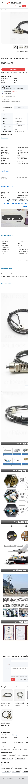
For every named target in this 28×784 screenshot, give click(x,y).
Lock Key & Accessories (23, 755)
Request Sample (23, 72)
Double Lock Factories (7, 768)
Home (2, 9)
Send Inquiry (13, 69)
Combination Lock (22, 9)
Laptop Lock (4, 737)
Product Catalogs (20, 735)
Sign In (3, 101)
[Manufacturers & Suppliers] (14, 2)
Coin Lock (3, 740)
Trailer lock (3, 742)
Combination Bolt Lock (18, 742)
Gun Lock (16, 740)
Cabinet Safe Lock (16, 771)
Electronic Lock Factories (19, 765)
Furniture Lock (12, 755)
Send (13, 679)
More (2, 774)
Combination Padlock (20, 758)
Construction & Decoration (10, 9)
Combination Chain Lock (7, 758)
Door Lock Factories (6, 765)
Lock (17, 9)
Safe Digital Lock (5, 771)
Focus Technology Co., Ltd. (17, 778)
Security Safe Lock (18, 768)
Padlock (15, 737)
